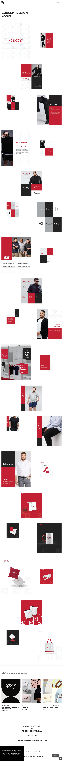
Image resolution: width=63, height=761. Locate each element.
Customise (20, 759)
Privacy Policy (30, 754)
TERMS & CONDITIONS (44, 754)
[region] (12, 753)
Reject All (12, 759)
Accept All (3, 759)
